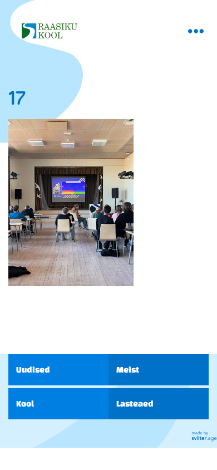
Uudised (33, 369)
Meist (127, 369)
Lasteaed (135, 403)
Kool (25, 403)
